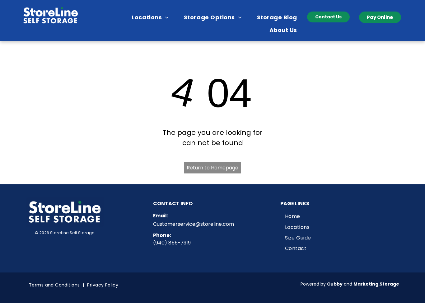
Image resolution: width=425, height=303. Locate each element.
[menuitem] (152, 17)
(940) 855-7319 (172, 242)
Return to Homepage (212, 167)
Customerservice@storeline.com (193, 224)
